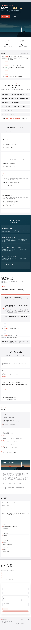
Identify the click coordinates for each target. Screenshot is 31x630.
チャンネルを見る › (4, 389)
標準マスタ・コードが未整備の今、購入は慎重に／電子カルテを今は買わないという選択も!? (15, 384)
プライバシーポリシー (23, 624)
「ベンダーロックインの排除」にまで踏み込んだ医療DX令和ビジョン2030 (12, 382)
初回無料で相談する (5, 16)
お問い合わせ (22, 623)
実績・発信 (17, 624)
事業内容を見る (13, 16)
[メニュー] (29, 1)
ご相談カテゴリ (4, 598)
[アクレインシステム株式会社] (4, 1)
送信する (15, 611)
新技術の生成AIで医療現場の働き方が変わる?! (8, 386)
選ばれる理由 (17, 623)
